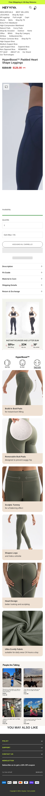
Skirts (10, 20)
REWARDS (22, 49)
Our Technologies (7, 55)
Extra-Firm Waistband (8, 23)
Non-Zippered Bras (7, 49)
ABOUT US (15, 52)
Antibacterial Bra (15, 36)
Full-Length (17, 17)
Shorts (2, 20)
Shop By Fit (20, 20)
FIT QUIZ (4, 52)
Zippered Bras (23, 47)
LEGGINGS (4, 15)
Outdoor (21, 31)
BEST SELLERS (22, 12)
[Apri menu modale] (41, 7)
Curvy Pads (18, 28)
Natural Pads (5, 28)
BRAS (10, 33)
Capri (27, 17)
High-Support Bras (7, 41)
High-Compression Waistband (12, 25)
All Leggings (5, 17)
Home (29, 31)
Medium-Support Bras (9, 44)
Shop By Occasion (7, 31)
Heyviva (23, 791)
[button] (22, 250)
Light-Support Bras (7, 47)
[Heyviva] (9, 8)
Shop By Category (22, 33)
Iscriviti (39, 772)
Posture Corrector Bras (9, 39)
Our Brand (26, 52)
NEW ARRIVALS (6, 12)
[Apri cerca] (30, 7)
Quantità (5, 220)
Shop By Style (17, 15)
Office (2, 33)
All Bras (3, 36)
